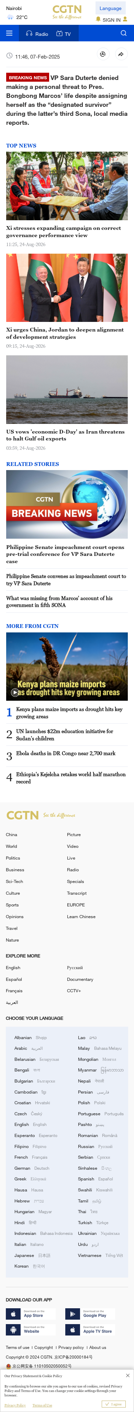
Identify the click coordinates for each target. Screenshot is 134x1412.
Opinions (15, 916)
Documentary (80, 979)
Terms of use (18, 1347)
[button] (15, 693)
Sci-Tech (14, 881)
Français (14, 990)
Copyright (44, 1347)
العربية (12, 1002)
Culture (13, 893)
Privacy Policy (15, 1405)
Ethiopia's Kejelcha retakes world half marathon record (71, 777)
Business (15, 869)
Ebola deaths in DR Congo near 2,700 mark (65, 753)
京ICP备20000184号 (73, 1357)
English (13, 967)
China (11, 834)
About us (97, 1347)
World (11, 846)
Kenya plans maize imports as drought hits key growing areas (69, 712)
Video (72, 846)
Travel (12, 928)
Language (111, 8)
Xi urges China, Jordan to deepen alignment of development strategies (65, 332)
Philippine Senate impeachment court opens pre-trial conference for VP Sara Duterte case (65, 554)
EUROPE (76, 904)
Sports (12, 904)
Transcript (77, 893)
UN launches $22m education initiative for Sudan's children (64, 734)
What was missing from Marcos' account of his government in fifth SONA (59, 601)
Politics (13, 858)
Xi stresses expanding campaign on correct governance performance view (63, 231)
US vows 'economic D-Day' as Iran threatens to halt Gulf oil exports (65, 434)
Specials (75, 881)
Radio (41, 34)
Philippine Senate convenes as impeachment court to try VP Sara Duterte (66, 579)
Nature (12, 940)
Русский (75, 967)
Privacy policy (71, 1347)
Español (14, 979)
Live (71, 858)
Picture (74, 834)
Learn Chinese (81, 916)
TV (68, 34)
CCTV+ (74, 990)
